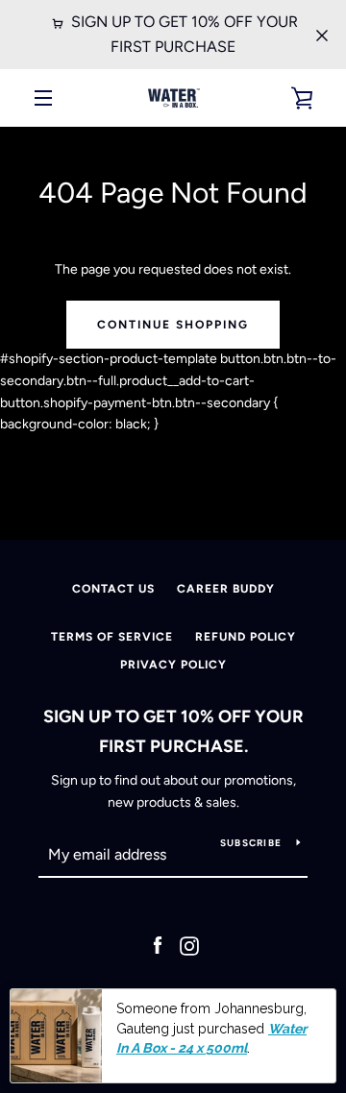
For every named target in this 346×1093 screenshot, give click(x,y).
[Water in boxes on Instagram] (189, 945)
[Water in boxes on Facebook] (157, 945)
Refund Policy (245, 637)
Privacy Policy (173, 664)
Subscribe (251, 843)
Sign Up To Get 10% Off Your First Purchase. (173, 731)
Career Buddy (226, 588)
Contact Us (113, 588)
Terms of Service (112, 637)
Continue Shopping (173, 324)
